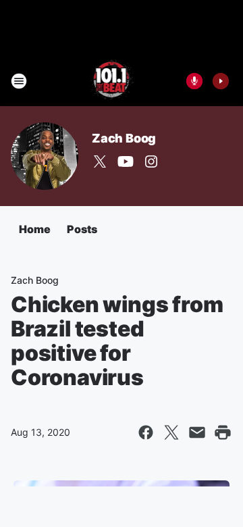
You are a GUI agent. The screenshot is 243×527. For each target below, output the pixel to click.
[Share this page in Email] (197, 432)
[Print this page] (222, 432)
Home (35, 229)
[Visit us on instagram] (151, 161)
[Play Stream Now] (221, 81)
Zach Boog (124, 138)
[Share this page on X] (171, 432)
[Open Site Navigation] (19, 81)
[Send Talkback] (194, 81)
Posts (82, 229)
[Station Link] (112, 81)
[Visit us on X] (100, 161)
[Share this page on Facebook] (145, 432)
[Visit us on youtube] (125, 161)
